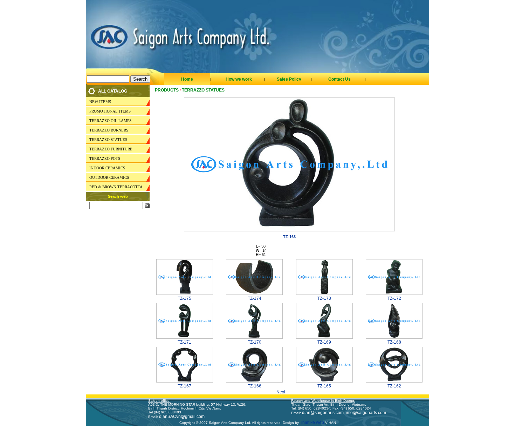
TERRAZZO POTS (104, 158)
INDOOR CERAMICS (107, 168)
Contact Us (339, 79)
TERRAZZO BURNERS (108, 130)
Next (282, 392)
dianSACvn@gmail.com (182, 416)
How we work (239, 79)
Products (167, 90)
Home (187, 79)
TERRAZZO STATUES (108, 139)
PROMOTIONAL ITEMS (110, 111)
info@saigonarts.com (366, 412)
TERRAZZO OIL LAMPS (110, 121)
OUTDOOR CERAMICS (109, 177)
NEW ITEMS (100, 102)
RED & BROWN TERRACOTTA (116, 187)
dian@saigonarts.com (323, 412)
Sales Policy (289, 79)
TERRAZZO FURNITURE (110, 149)
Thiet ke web (311, 422)
